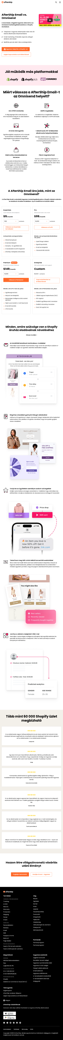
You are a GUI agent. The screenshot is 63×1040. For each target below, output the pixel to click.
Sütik (31, 1029)
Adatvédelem (7, 1029)
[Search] (56, 2)
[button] (50, 20)
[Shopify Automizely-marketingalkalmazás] (12, 79)
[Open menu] (60, 2)
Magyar (7, 1000)
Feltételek (16, 1029)
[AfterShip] (7, 2)
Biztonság (25, 1029)
